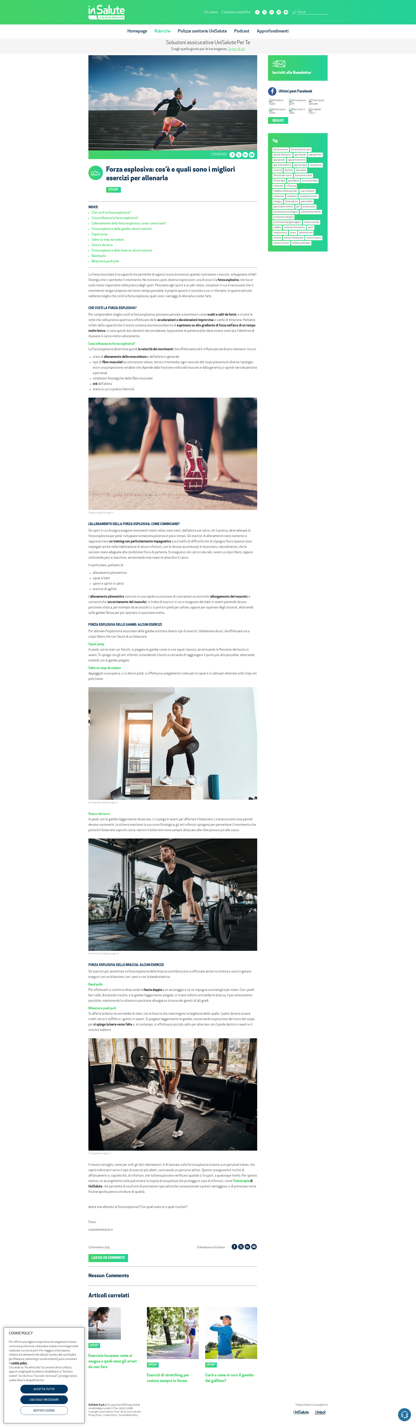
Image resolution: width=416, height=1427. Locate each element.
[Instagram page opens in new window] (278, 12)
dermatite (301, 170)
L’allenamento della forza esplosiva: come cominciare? (129, 223)
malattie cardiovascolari (285, 191)
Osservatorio (291, 201)
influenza (291, 186)
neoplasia (292, 196)
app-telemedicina (282, 165)
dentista (289, 170)
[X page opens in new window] (264, 12)
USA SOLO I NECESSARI (44, 1400)
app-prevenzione (296, 160)
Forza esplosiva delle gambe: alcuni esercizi (122, 229)
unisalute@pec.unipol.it (100, 1408)
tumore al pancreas (293, 238)
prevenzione (309, 207)
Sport (113, 190)
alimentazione (280, 149)
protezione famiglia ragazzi (287, 222)
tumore (277, 238)
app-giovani (279, 160)
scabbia (277, 227)
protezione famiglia (283, 217)
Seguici (278, 121)
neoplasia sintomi (309, 196)
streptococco (280, 233)
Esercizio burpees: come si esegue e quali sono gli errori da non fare (112, 1361)
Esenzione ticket (303, 175)
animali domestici (282, 155)
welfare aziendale (301, 243)
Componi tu (173, 49)
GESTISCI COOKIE (44, 1410)
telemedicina (305, 233)
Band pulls (99, 256)
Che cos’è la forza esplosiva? (111, 212)
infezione (278, 186)
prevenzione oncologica (285, 212)
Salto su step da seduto (108, 240)
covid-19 (277, 170)
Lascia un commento (108, 1258)
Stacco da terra (102, 245)
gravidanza (293, 181)
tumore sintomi (281, 243)
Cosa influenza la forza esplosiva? (115, 218)
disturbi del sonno (282, 175)
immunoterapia (309, 181)
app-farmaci (300, 155)
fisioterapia (279, 181)
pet (298, 207)
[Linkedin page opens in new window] (271, 12)
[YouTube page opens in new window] (286, 12)
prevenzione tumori (311, 212)
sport (310, 227)
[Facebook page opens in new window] (257, 12)
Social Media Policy (128, 1415)
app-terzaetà (300, 165)
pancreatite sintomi (283, 207)
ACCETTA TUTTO (44, 1389)
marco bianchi (308, 191)
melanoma (278, 196)
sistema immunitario (294, 227)
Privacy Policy (95, 1415)
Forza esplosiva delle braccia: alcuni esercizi (122, 250)
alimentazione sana (300, 149)
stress (293, 233)
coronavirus (316, 165)
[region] (44, 1375)
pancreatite (307, 201)
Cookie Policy (110, 1415)
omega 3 (277, 201)
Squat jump (99, 234)
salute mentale (311, 222)
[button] (404, 1415)
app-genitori (315, 155)
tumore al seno (313, 238)
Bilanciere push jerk (105, 261)
